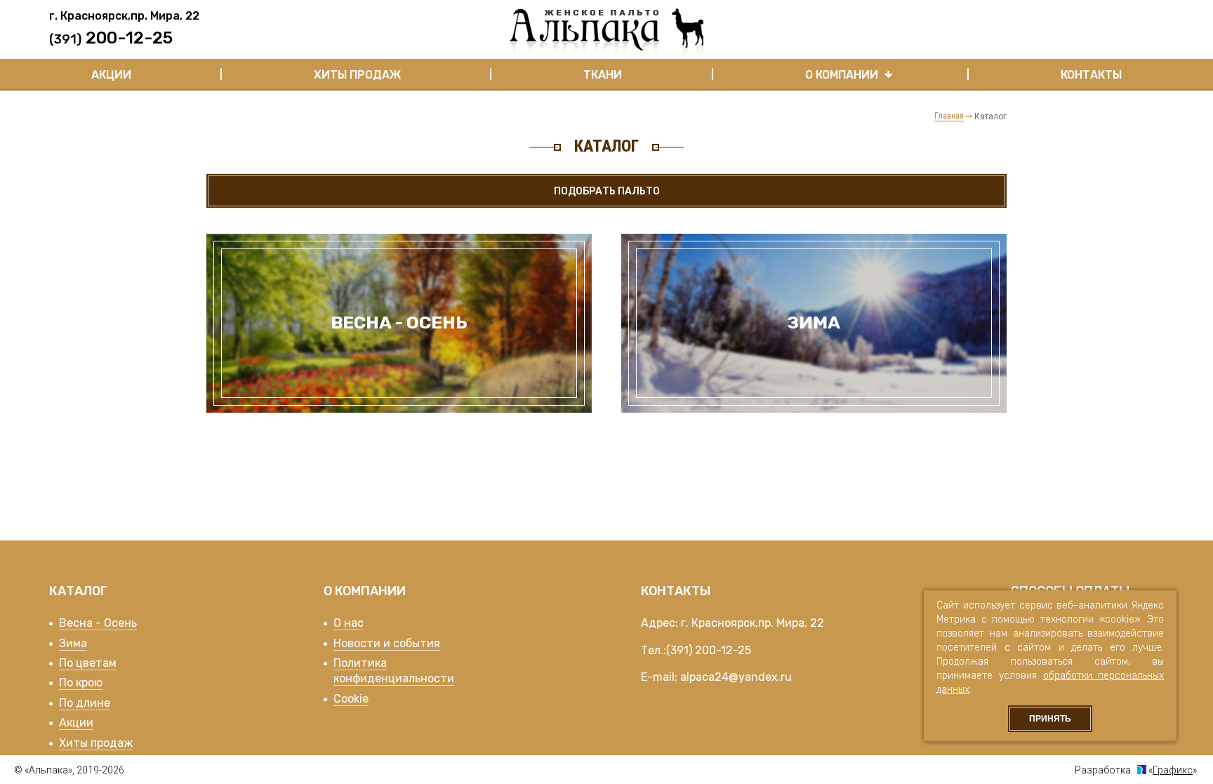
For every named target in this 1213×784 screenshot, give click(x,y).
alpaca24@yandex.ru (736, 677)
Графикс (1173, 770)
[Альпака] (606, 33)
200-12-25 (723, 650)
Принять (1050, 719)
